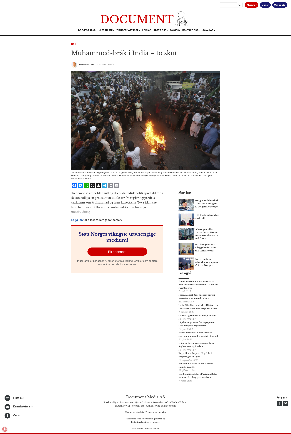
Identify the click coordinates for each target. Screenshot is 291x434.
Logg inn (77, 220)
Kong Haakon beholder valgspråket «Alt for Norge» (206, 262)
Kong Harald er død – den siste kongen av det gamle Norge (206, 203)
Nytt (74, 44)
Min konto (279, 5)
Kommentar (126, 402)
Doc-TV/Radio (86, 30)
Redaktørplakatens (140, 422)
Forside (107, 402)
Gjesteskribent (143, 402)
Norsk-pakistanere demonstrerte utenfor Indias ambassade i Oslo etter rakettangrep (198, 284)
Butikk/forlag (122, 405)
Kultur (182, 402)
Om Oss (174, 30)
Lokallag (208, 30)
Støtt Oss (160, 30)
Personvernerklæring (156, 412)
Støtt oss (18, 398)
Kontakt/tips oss (23, 406)
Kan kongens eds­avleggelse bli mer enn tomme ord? (205, 247)
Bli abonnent (117, 251)
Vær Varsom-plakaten (152, 419)
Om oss (17, 415)
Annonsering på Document (161, 405)
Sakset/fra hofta (161, 402)
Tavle (174, 402)
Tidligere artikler (127, 30)
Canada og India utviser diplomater (197, 315)
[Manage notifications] (4, 429)
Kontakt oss (190, 30)
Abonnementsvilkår (135, 412)
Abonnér (252, 5)
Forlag (146, 30)
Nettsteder (106, 30)
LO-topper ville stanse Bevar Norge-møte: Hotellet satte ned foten (206, 234)
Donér (265, 5)
